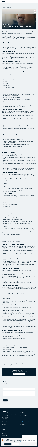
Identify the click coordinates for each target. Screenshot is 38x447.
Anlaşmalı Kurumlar (23, 424)
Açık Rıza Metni (4, 435)
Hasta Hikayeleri (4, 429)
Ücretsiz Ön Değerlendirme (19, 373)
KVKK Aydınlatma (4, 433)
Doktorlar (3, 426)
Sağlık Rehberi (4, 7)
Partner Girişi (22, 427)
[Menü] (35, 1)
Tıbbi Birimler (4, 424)
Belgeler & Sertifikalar (23, 415)
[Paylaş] (35, 13)
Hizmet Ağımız (22, 426)
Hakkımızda (22, 412)
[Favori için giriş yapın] (35, 10)
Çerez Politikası (19, 441)
